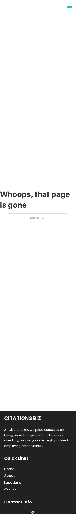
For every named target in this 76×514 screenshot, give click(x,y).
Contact (11, 489)
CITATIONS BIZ (24, 7)
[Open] (69, 7)
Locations (12, 482)
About (9, 475)
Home (9, 468)
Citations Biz (22, 418)
